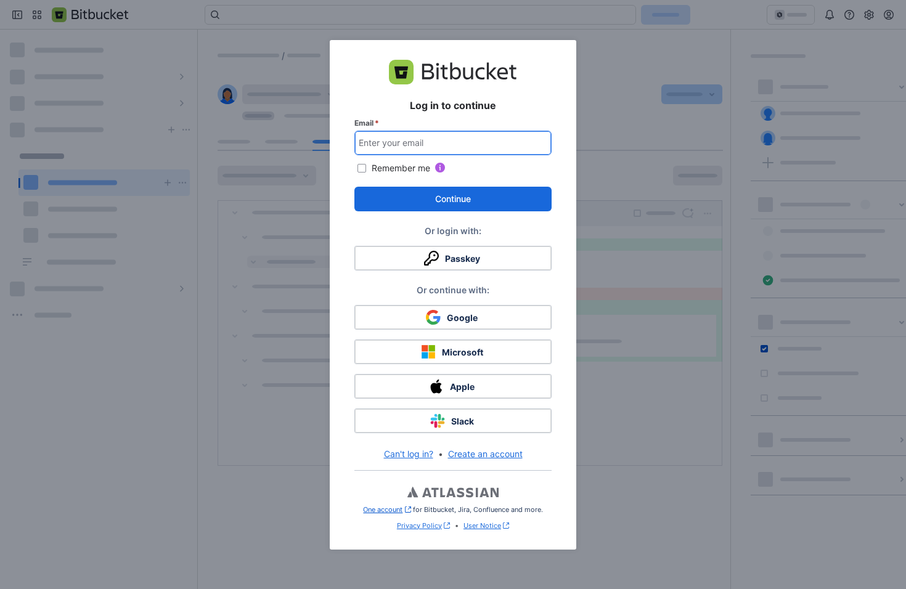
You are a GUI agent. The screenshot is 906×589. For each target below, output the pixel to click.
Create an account (485, 454)
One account (386, 509)
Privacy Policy (419, 525)
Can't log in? (408, 454)
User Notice (482, 525)
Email (366, 123)
